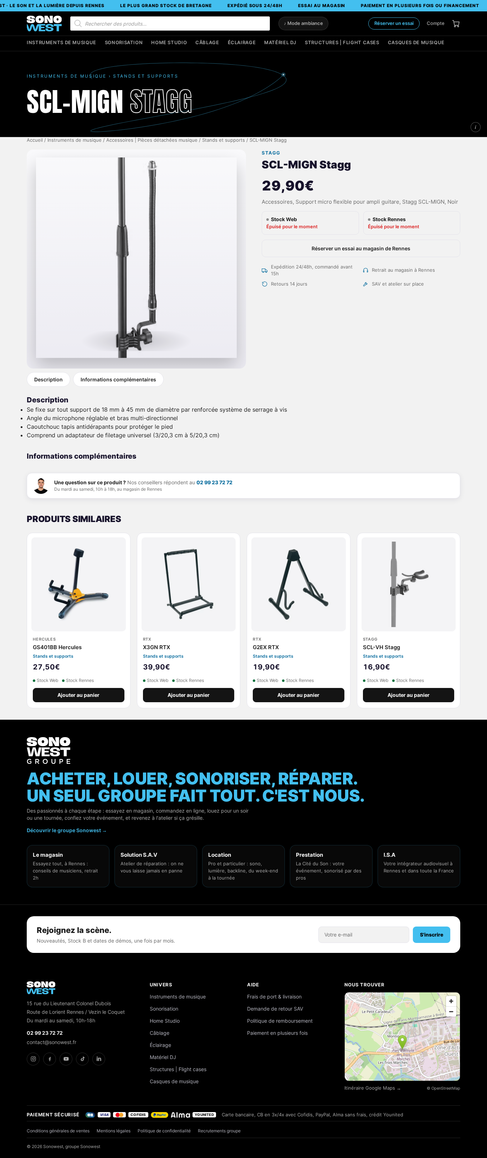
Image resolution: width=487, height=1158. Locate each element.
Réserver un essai (394, 23)
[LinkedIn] (98, 1059)
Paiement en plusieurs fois (277, 1033)
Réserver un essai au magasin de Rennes (361, 248)
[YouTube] (66, 1059)
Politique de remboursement (280, 1021)
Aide (253, 984)
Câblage (207, 42)
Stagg (271, 153)
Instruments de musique (61, 42)
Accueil (35, 140)
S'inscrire (431, 935)
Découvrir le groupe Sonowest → (67, 830)
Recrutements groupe (219, 1130)
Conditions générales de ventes (58, 1130)
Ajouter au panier (78, 695)
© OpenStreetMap (443, 1088)
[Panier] (456, 23)
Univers (161, 984)
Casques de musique (416, 42)
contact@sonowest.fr (51, 1042)
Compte (436, 23)
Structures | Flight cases (342, 42)
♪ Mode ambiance (303, 23)
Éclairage (242, 42)
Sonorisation (124, 42)
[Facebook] (49, 1059)
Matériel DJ (280, 42)
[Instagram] (33, 1059)
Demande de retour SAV (275, 1009)
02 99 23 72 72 (214, 482)
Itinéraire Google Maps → (372, 1088)
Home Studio (169, 42)
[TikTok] (82, 1059)
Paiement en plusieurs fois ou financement (420, 5)
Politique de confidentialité (164, 1130)
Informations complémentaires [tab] (118, 379)
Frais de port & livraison (274, 996)
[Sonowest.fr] (44, 23)
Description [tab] (48, 379)
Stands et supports (223, 140)
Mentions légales (113, 1130)
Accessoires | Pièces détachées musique (152, 140)
